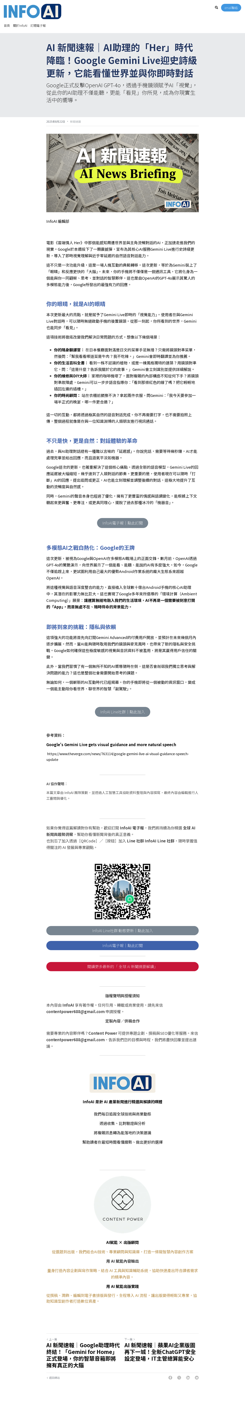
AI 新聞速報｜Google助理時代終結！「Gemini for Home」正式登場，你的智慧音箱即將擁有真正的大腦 (83, 1355)
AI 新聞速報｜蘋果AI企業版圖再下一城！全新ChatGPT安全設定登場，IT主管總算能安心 (160, 1352)
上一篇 (53, 1339)
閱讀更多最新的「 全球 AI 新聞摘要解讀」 (122, 966)
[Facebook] (170, 1378)
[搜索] (216, 7)
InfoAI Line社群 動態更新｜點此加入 (122, 930)
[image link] (32, 11)
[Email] (197, 1378)
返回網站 (54, 1378)
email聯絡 (231, 7)
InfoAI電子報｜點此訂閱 (122, 523)
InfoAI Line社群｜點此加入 (122, 712)
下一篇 (128, 1339)
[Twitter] (179, 1378)
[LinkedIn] (188, 1378)
